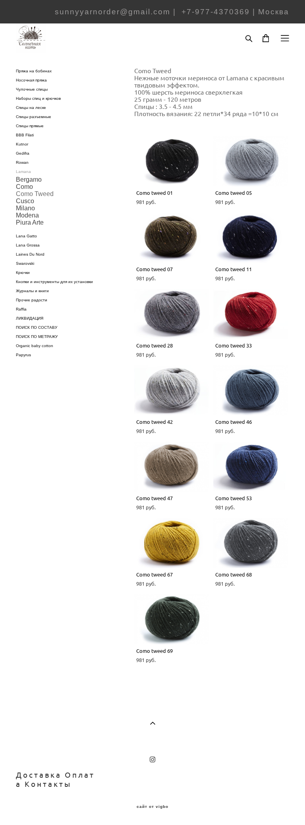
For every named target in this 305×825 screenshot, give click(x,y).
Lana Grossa (28, 245)
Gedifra (22, 153)
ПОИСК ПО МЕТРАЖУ (37, 336)
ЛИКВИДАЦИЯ (29, 318)
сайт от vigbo (152, 807)
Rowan (22, 162)
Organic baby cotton (34, 346)
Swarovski (25, 263)
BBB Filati (25, 135)
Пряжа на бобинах (34, 71)
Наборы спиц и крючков (38, 98)
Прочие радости (31, 300)
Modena (27, 215)
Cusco (25, 201)
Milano (25, 208)
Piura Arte (30, 222)
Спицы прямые (30, 126)
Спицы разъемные (33, 117)
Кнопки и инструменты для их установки (54, 282)
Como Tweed (35, 193)
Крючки (23, 272)
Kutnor (22, 144)
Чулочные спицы (32, 89)
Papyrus (23, 355)
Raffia (21, 309)
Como (24, 186)
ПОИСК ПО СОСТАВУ (36, 327)
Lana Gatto (26, 236)
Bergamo (29, 179)
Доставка (39, 775)
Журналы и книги (32, 291)
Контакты (48, 784)
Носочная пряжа (31, 80)
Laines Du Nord (30, 254)
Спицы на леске (31, 107)
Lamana (23, 171)
